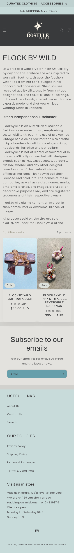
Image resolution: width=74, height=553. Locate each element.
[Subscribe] (63, 374)
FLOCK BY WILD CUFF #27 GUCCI (20, 297)
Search (12, 422)
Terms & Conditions (20, 471)
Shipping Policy (17, 454)
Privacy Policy (16, 446)
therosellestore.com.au (30, 544)
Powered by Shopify (55, 544)
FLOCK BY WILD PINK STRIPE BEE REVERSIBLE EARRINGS (54, 300)
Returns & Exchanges (21, 462)
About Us (13, 406)
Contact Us (14, 414)
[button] (4, 30)
